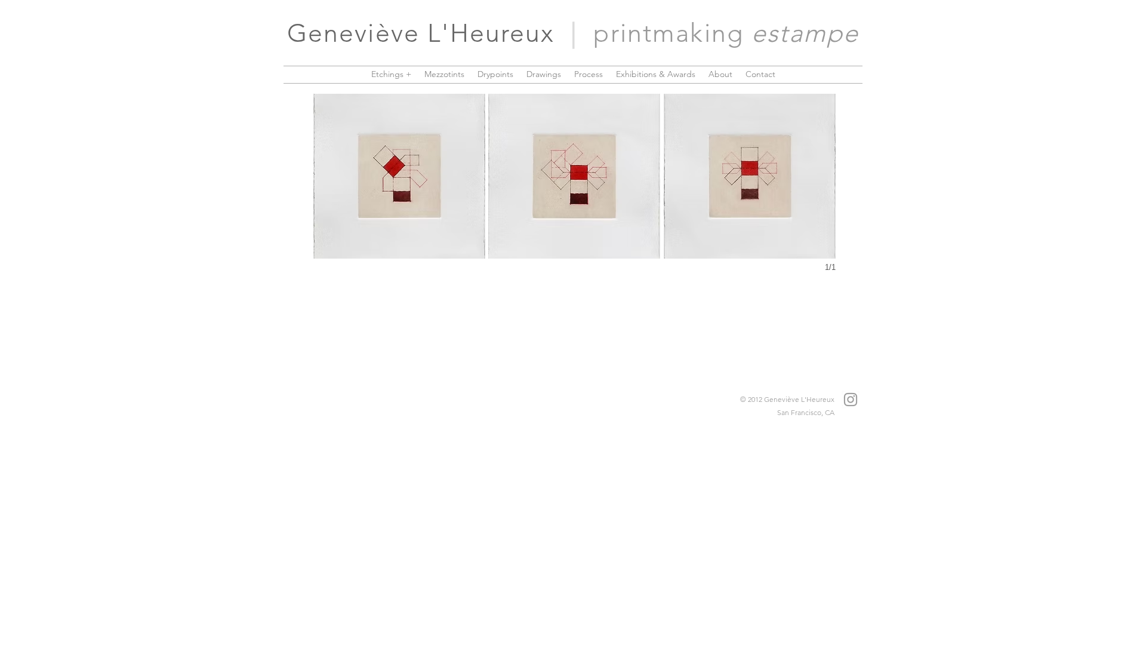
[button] (399, 176)
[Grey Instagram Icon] (851, 399)
